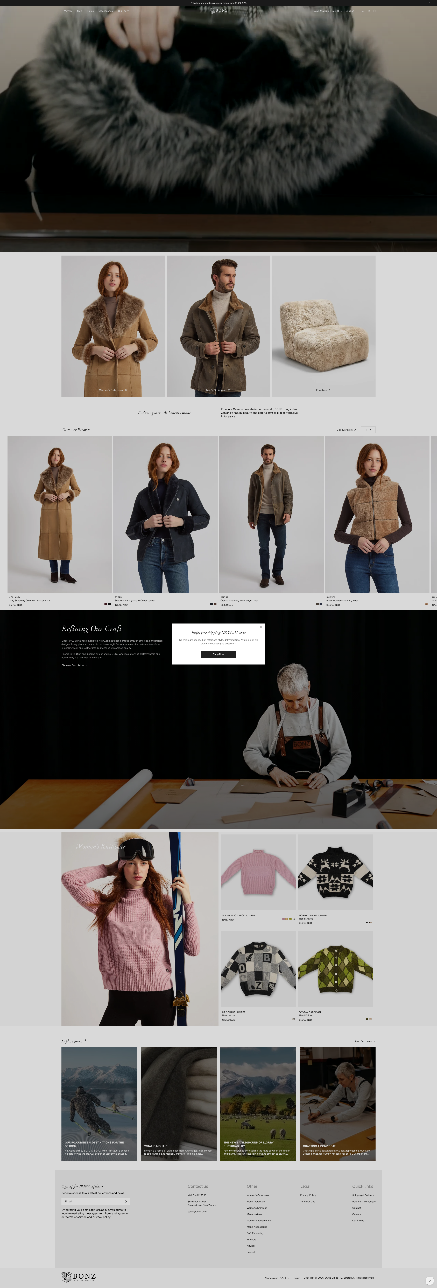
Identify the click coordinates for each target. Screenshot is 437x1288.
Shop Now (218, 654)
